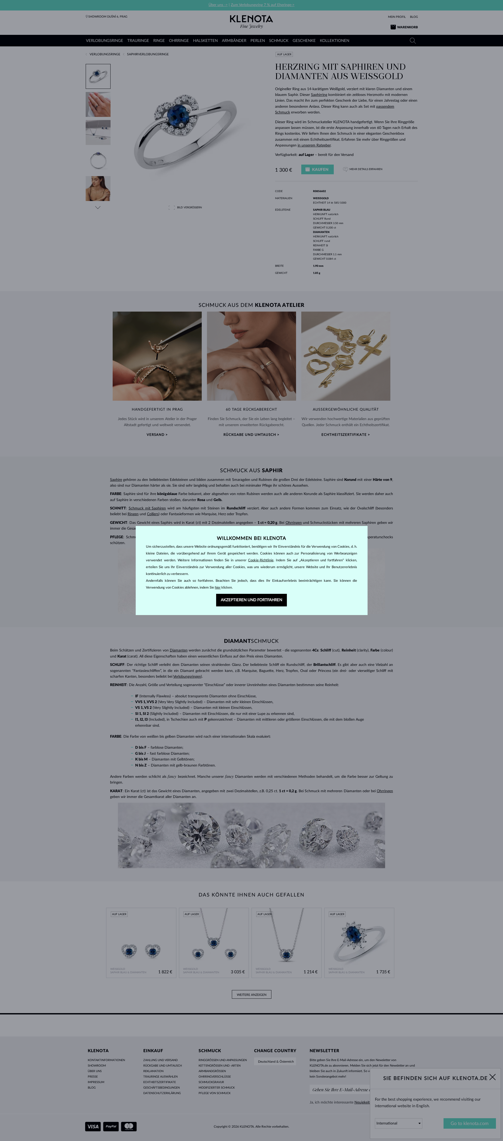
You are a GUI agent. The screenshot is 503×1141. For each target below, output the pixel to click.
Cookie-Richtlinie (261, 560)
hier (218, 587)
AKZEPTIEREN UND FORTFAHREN (251, 600)
